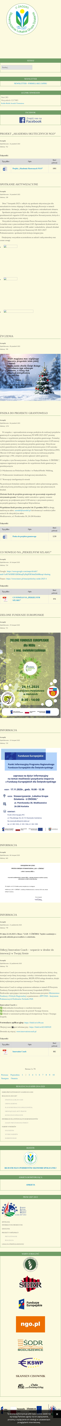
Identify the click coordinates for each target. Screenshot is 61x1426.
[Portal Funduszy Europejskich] (30, 1309)
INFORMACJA (8, 730)
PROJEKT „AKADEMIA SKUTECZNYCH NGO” (28, 133)
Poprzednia (15, 1075)
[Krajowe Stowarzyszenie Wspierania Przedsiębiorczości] (30, 1367)
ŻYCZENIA (6, 336)
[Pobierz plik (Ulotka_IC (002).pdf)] (6, 1052)
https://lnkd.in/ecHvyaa (34, 1023)
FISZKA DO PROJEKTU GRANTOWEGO (24, 413)
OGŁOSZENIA (9, 1130)
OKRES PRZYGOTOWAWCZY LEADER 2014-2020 (17, 1092)
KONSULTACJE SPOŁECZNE (14, 1115)
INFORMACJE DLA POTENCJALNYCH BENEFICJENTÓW (20, 1119)
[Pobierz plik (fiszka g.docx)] (6, 536)
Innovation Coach (19, 1052)
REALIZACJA (9, 1240)
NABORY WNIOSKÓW (9, 1126)
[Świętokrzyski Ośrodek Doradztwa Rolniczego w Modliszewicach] (30, 1350)
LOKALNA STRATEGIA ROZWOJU (13, 1244)
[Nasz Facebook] (30, 122)
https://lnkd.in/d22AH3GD (40, 1027)
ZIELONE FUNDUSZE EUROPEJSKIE (22, 614)
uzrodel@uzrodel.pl (23, 510)
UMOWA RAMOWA (11, 1103)
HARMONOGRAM (10, 1138)
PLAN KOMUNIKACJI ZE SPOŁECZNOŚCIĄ (18, 1107)
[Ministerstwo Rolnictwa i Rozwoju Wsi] (30, 1271)
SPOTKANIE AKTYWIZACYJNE (19, 184)
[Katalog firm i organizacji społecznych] (30, 1165)
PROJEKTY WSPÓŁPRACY (10, 1232)
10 (54, 1075)
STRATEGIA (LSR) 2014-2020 (14, 1100)
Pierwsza (4, 1075)
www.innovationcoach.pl (26, 1031)
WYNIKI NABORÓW (11, 1134)
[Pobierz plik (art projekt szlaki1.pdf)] (6, 599)
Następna (5, 1078)
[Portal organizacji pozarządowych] (30, 1332)
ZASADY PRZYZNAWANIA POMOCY (16, 1123)
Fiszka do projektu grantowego (24, 536)
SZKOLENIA (6, 1229)
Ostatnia (14, 1078)
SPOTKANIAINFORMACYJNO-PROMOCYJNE (12, 1223)
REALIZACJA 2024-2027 (9, 1096)
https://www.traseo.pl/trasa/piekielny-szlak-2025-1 (26, 579)
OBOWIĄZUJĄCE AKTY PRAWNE (16, 1111)
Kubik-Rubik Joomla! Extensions (12, 103)
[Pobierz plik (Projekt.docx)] (6, 169)
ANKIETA (30, 1185)
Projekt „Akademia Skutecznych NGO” (28, 169)
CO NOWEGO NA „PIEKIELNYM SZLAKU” (25, 552)
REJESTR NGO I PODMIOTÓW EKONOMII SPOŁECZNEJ (30, 1168)
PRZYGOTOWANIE (11, 1236)
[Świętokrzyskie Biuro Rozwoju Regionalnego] (30, 1291)
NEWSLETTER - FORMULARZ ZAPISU (30, 83)
